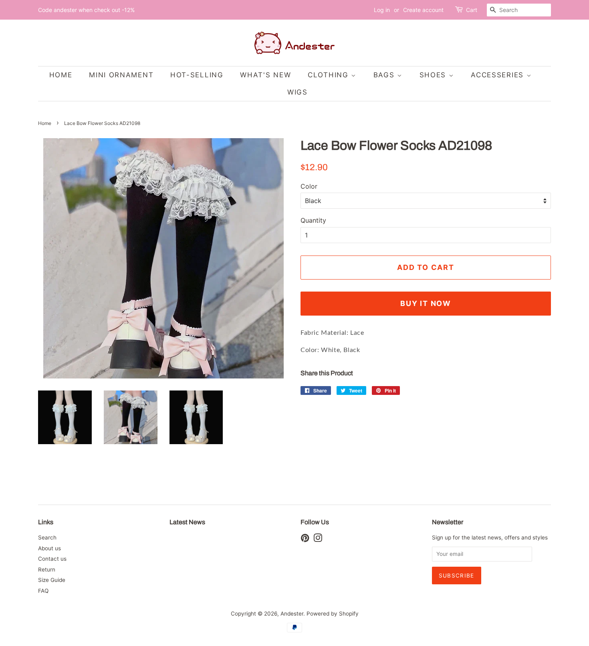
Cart (471, 9)
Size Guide (51, 580)
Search (47, 537)
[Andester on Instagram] (317, 539)
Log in (382, 9)
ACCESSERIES (498, 75)
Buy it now (425, 303)
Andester (291, 613)
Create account (423, 9)
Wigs (297, 92)
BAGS (385, 75)
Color (309, 186)
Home (44, 123)
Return (46, 569)
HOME (61, 75)
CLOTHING (329, 75)
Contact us (52, 558)
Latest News (187, 522)
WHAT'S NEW (265, 75)
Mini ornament (121, 75)
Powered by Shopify (333, 613)
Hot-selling (197, 75)
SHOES (434, 75)
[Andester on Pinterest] (305, 539)
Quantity (313, 220)
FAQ (43, 591)
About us (49, 548)
